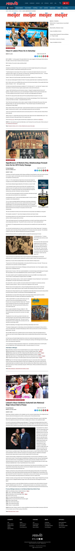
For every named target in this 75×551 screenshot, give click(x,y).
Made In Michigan (11, 368)
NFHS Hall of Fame (12, 511)
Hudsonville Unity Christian (21, 368)
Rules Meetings (36, 523)
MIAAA (21, 522)
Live (42, 3)
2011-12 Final (19, 125)
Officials (47, 3)
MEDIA (46, 519)
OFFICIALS (61, 519)
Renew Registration (62, 522)
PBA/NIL (9, 527)
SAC (8, 522)
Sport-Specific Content (63, 525)
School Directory (23, 523)
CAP (33, 522)
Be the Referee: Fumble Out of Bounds (57, 39)
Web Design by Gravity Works (38, 547)
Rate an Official (36, 527)
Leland (17, 511)
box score (12, 119)
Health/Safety (35, 525)
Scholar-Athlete (10, 523)
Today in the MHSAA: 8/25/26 (55, 42)
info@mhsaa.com (43, 543)
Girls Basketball (10, 48)
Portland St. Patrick (12, 125)
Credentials (47, 522)
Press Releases (48, 527)
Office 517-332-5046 (32, 543)
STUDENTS (10, 519)
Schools (38, 3)
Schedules (32, 3)
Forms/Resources (23, 527)
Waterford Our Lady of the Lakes (28, 125)
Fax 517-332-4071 (37, 543)
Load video (29, 391)
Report (41, 349)
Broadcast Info (48, 523)
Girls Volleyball (10, 399)
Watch (28, 491)
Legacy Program (62, 527)
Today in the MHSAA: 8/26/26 (55, 31)
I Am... (55, 3)
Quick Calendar (23, 525)
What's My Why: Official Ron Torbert (56, 27)
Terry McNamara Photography (11, 123)
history (27, 368)
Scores (26, 3)
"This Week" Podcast (49, 525)
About (51, 3)
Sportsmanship (10, 528)
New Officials (61, 523)
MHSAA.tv (41, 119)
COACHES (35, 519)
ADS (21, 519)
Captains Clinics (11, 525)
